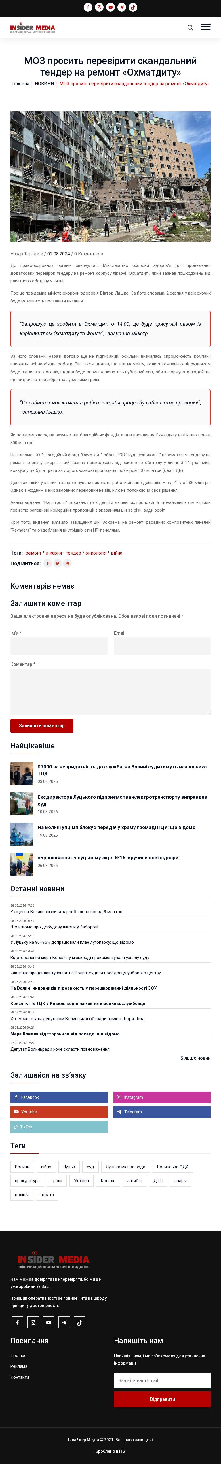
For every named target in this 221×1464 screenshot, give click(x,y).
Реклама (18, 1366)
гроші (57, 1180)
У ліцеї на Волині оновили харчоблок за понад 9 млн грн (66, 911)
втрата (47, 1194)
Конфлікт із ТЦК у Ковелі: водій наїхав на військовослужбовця (77, 1003)
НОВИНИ (44, 83)
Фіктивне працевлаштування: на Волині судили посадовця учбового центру (85, 972)
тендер (73, 553)
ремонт (33, 553)
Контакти (19, 1377)
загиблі (134, 1180)
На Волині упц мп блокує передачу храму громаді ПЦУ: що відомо (116, 827)
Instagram (133, 1097)
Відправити (162, 1399)
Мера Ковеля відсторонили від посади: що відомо (65, 1034)
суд (90, 1166)
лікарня (54, 553)
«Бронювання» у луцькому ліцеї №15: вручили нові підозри (108, 857)
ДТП (158, 1180)
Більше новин (195, 1058)
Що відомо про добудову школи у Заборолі (54, 927)
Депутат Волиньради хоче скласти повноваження (60, 1049)
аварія (180, 1180)
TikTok (25, 1127)
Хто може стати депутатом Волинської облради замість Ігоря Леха (77, 1018)
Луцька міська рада (125, 1166)
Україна (81, 1180)
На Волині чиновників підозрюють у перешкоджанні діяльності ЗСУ (83, 988)
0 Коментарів (88, 254)
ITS (122, 1451)
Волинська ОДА (173, 1166)
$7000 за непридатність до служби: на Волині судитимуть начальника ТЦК (122, 770)
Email (119, 633)
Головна (20, 83)
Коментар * (22, 664)
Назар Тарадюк (26, 254)
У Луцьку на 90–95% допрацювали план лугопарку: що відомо (72, 942)
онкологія (95, 553)
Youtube (28, 1112)
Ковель (108, 1180)
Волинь (22, 1166)
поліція (22, 1194)
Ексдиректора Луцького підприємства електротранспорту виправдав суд (122, 800)
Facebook (29, 1097)
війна (116, 553)
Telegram (132, 1112)
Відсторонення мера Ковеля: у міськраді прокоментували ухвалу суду (79, 957)
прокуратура (27, 1180)
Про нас (18, 1355)
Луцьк (69, 1166)
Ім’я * (16, 633)
